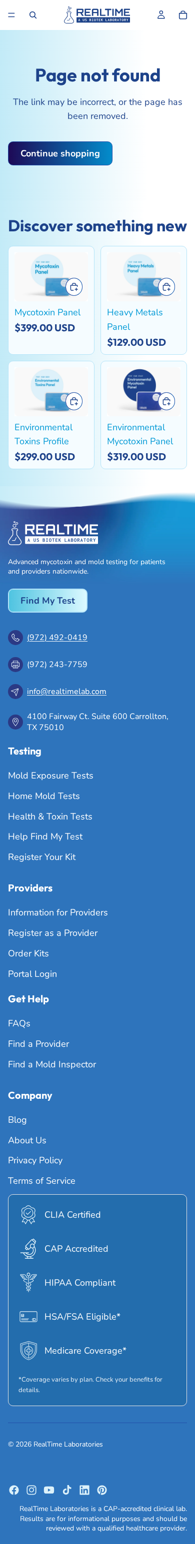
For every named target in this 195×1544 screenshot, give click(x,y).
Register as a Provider (53, 933)
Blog (17, 1120)
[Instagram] (32, 1490)
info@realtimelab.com (66, 691)
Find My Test (47, 601)
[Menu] (11, 14)
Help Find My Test (45, 837)
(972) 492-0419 (57, 637)
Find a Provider (38, 1044)
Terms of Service (42, 1181)
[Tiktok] (67, 1490)
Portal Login (32, 974)
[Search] (33, 15)
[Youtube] (49, 1490)
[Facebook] (14, 1490)
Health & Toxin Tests (50, 816)
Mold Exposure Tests (51, 775)
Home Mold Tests (44, 796)
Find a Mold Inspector (52, 1064)
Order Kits (28, 953)
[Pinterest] (102, 1490)
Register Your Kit (42, 857)
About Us (27, 1140)
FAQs (19, 1023)
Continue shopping (60, 153)
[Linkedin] (84, 1490)
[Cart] (183, 15)
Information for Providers (58, 913)
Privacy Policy (35, 1160)
